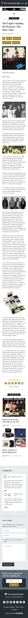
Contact (14, 609)
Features (9, 38)
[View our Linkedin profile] (24, 602)
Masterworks (16, 38)
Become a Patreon (9, 607)
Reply (5, 490)
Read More (5, 425)
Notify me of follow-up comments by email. (13, 540)
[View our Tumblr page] (20, 602)
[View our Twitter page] (11, 602)
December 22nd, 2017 (16, 477)
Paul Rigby (9, 494)
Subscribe (14, 584)
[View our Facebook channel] (7, 602)
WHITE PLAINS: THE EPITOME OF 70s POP (10, 421)
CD (4, 38)
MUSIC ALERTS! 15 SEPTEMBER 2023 (9, 451)
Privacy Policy (20, 607)
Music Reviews (7, 42)
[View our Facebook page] (4, 602)
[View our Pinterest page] (17, 602)
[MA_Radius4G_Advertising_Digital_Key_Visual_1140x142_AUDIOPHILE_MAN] (14, 9)
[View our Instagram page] (14, 602)
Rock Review (16, 42)
